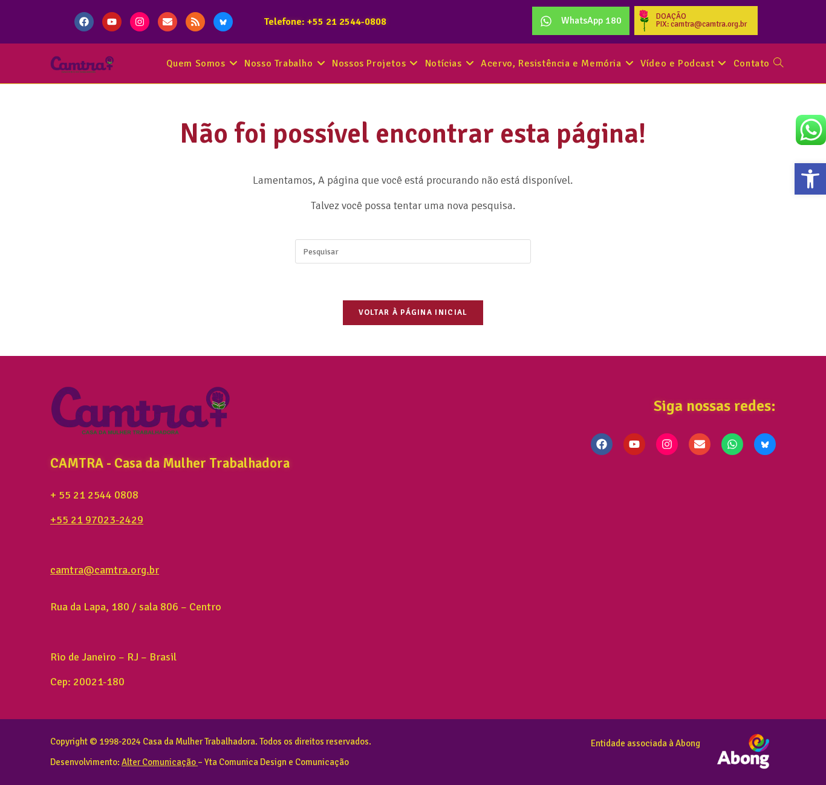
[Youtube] (112, 21)
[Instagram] (139, 21)
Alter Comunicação (159, 762)
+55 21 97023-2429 (96, 519)
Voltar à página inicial (413, 312)
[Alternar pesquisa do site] (778, 63)
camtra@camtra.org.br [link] (104, 570)
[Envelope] (167, 21)
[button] (810, 179)
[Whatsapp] (732, 444)
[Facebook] (84, 21)
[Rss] (195, 21)
